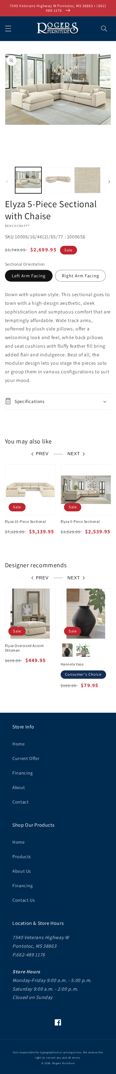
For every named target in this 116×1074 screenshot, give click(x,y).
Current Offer (25, 758)
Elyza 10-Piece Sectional (25, 521)
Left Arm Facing (29, 276)
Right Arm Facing (80, 276)
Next (73, 453)
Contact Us (23, 900)
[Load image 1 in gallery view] (28, 180)
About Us (21, 871)
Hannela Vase (72, 664)
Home (18, 744)
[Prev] (7, 181)
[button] (8, 28)
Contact (20, 802)
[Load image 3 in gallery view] (87, 180)
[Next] (109, 181)
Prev (42, 453)
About (18, 787)
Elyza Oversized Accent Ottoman (24, 648)
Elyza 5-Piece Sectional (80, 521)
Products (21, 856)
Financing (22, 773)
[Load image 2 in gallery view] (58, 180)
